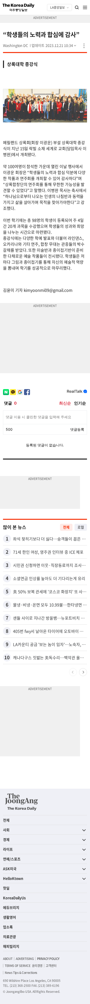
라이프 (8, 849)
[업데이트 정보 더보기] (54, 45)
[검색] (77, 7)
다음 (83, 672)
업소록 (8, 926)
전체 (66, 527)
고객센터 (51, 965)
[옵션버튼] (84, 46)
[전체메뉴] (85, 7)
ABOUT (7, 958)
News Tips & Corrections (21, 972)
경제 (6, 839)
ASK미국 (9, 868)
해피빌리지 (11, 946)
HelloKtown (13, 878)
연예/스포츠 (11, 858)
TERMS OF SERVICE (17, 965)
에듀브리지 (11, 907)
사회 (6, 829)
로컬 (81, 527)
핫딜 (6, 888)
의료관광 (9, 936)
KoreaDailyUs (14, 897)
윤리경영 (37, 965)
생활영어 (9, 917)
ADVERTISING (25, 958)
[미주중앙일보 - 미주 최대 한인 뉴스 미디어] (18, 7)
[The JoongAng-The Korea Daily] (21, 802)
